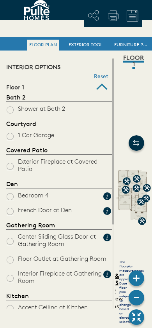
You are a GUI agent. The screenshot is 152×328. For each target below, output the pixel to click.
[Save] (132, 16)
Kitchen (17, 296)
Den (12, 184)
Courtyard (21, 124)
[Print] (113, 15)
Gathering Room (30, 226)
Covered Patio (27, 151)
